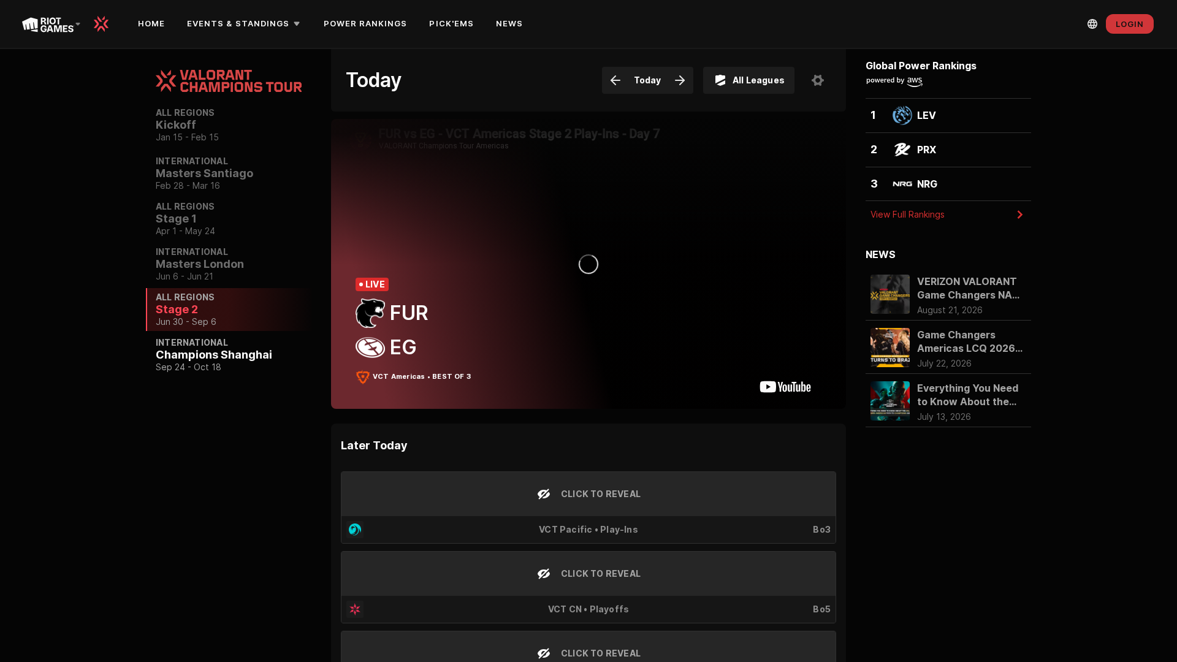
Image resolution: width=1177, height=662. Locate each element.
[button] (245, 24)
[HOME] (105, 24)
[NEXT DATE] (679, 80)
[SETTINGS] (817, 80)
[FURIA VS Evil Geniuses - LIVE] (588, 264)
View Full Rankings (907, 214)
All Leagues (759, 80)
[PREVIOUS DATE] (615, 80)
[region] (228, 325)
